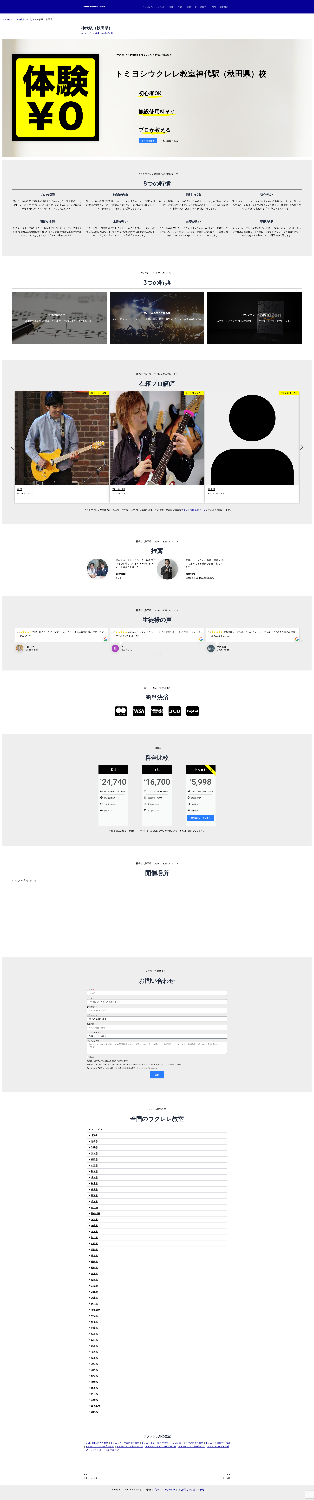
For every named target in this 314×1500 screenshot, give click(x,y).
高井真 (22, 489)
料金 (180, 6)
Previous (11, 641)
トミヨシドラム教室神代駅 (130, 1446)
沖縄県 (94, 1411)
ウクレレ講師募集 (219, 6)
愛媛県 (94, 1357)
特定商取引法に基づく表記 (191, 1489)
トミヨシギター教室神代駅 (155, 1443)
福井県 (94, 1237)
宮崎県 (94, 1399)
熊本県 (94, 1387)
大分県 (94, 1393)
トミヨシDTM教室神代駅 (95, 1443)
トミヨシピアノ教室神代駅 (191, 1446)
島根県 (94, 1321)
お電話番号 (91, 1007)
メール (90, 998)
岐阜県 (94, 1255)
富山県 (94, 1225)
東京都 (94, 1207)
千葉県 (94, 1201)
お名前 (90, 990)
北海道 (94, 1135)
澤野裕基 (214, 489)
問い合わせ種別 (93, 1032)
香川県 (94, 1351)
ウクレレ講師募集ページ (193, 510)
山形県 (94, 1165)
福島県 (94, 1171)
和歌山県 (95, 1309)
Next (302, 641)
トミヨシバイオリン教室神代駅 (160, 1446)
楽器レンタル (92, 1015)
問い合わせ (200, 6)
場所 (188, 6)
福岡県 (94, 1369)
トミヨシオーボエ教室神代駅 (125, 1443)
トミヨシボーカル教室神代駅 (104, 1450)
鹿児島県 (95, 1405)
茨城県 (94, 1177)
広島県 (94, 1333)
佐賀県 (94, 1375)
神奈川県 (95, 1213)
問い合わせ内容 (93, 1041)
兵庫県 (94, 1297)
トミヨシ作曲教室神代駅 (218, 1443)
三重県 (94, 1273)
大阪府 (94, 1291)
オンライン (96, 1129)
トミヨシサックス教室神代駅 (100, 1446)
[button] (157, 1130)
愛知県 (94, 1267)
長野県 (94, 1249)
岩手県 (94, 1147)
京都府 (94, 1285)
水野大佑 (119, 489)
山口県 (94, 1339)
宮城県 (94, 1153)
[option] (63, 447)
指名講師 (90, 1024)
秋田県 (94, 1159)
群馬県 (94, 1189)
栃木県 (94, 1183)
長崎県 (94, 1381)
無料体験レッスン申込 (200, 818)
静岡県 (94, 1261)
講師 (171, 6)
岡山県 (94, 1327)
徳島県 (94, 1345)
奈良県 (94, 1303)
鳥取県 (94, 1315)
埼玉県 (94, 1195)
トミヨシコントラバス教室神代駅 (186, 1443)
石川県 (94, 1231)
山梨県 (94, 1243)
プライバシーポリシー (164, 1489)
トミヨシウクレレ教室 (153, 6)
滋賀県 (94, 1279)
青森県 (94, 1141)
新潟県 (94, 1219)
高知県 (94, 1363)
